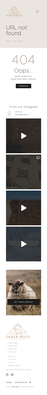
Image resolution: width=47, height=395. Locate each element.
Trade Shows (12, 343)
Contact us (11, 356)
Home (8, 41)
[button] (37, 11)
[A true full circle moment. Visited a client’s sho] (23, 171)
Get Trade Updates (23, 302)
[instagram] (7, 374)
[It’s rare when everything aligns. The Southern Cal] (23, 244)
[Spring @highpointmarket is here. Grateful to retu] (23, 135)
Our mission (12, 359)
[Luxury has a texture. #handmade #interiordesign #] (23, 208)
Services (11, 362)
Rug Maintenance (14, 365)
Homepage (23, 86)
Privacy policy (13, 346)
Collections (12, 352)
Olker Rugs (15, 387)
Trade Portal (12, 349)
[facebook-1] (12, 374)
